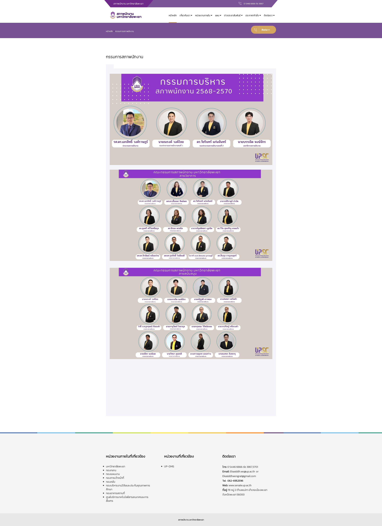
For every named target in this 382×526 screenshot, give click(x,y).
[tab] (110, 66)
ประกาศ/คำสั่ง (252, 15)
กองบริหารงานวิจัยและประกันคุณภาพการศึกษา (128, 487)
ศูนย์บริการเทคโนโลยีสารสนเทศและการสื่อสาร (127, 499)
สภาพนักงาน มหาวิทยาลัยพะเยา (191, 519)
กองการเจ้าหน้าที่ (115, 478)
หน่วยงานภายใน (203, 15)
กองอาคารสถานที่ (115, 493)
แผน (217, 15)
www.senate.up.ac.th (240, 485)
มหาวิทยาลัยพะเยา (115, 466)
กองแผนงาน (113, 474)
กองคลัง (110, 482)
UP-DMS (169, 466)
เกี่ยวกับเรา (185, 15)
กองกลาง (111, 470)
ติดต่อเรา (268, 15)
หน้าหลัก (173, 15)
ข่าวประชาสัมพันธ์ (232, 15)
